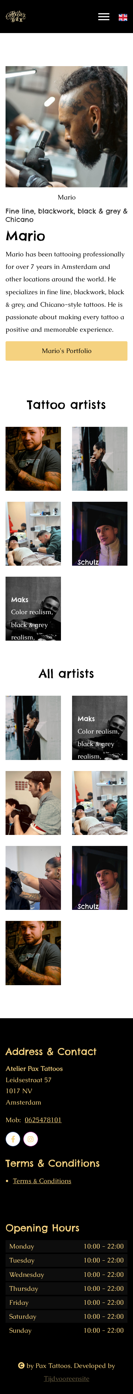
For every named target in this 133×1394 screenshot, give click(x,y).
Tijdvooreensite (66, 1378)
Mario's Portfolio (67, 350)
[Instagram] (30, 1139)
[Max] (33, 534)
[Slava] (33, 459)
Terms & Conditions (42, 1181)
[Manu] (33, 803)
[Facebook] (13, 1139)
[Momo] (33, 878)
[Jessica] (99, 459)
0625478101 (43, 1120)
